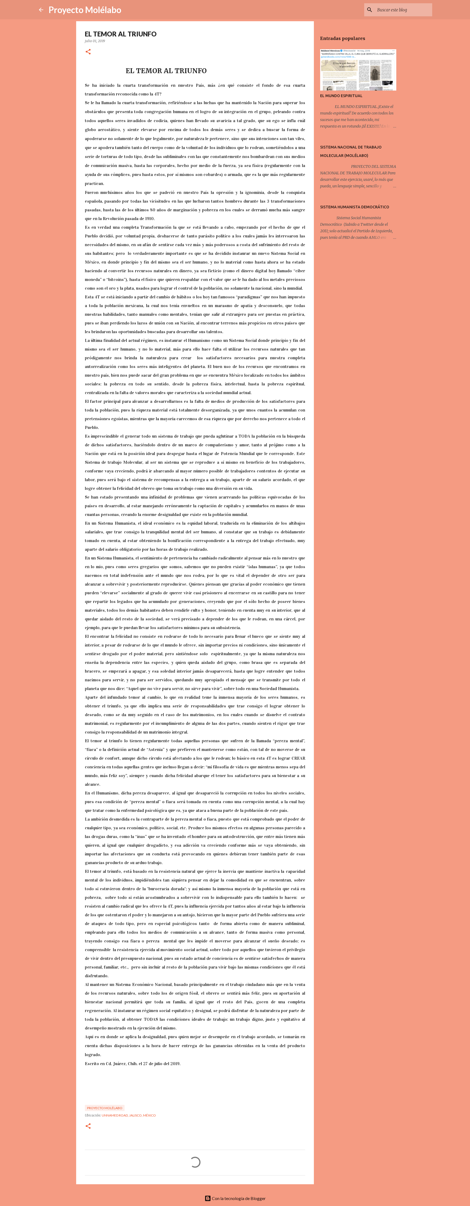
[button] (88, 52)
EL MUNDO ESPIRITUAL (341, 96)
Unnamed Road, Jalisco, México (129, 1115)
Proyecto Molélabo (85, 9)
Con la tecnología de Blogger (238, 1198)
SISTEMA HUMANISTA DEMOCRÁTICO (354, 207)
